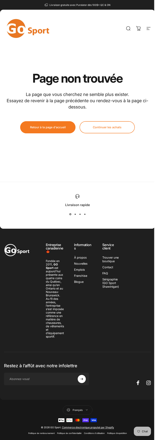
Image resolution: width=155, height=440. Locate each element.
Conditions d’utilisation (94, 433)
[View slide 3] (80, 214)
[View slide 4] (84, 214)
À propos (80, 257)
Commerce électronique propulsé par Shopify (88, 427)
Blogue (79, 281)
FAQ (105, 273)
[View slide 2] (75, 214)
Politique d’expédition (117, 433)
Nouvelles (81, 263)
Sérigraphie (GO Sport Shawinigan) (110, 283)
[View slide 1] (70, 214)
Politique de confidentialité (69, 433)
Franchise (80, 275)
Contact (107, 267)
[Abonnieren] (82, 379)
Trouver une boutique (110, 259)
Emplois (79, 269)
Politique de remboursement (41, 433)
